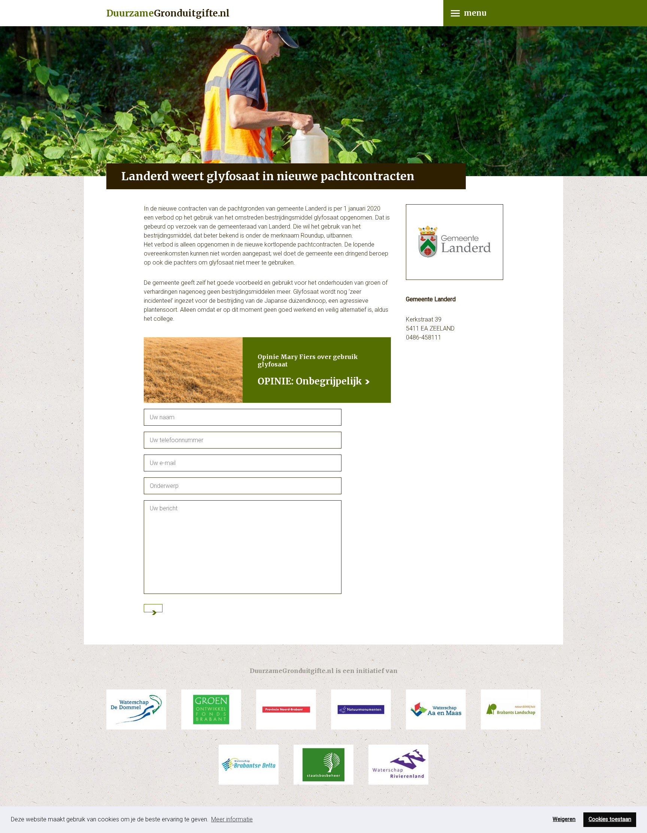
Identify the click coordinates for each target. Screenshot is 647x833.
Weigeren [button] (564, 819)
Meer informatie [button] (232, 819)
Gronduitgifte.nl (168, 13)
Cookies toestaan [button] (610, 819)
